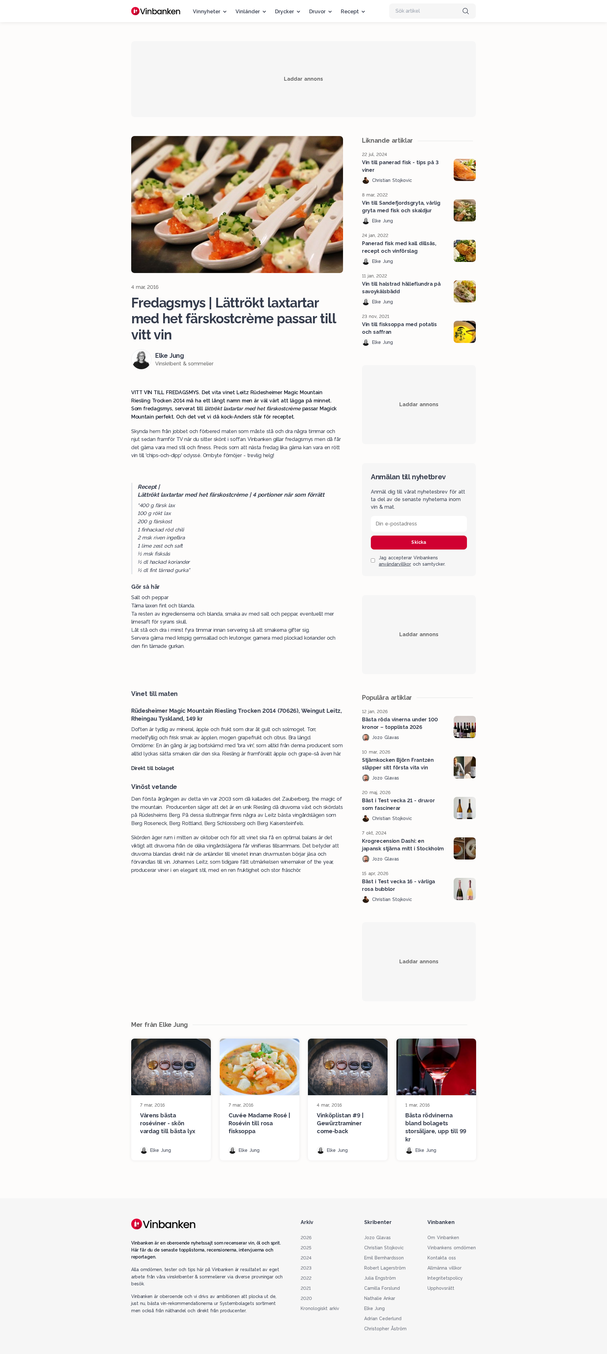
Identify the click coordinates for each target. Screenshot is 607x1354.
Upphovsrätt (440, 1288)
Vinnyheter (206, 12)
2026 (306, 1237)
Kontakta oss (441, 1257)
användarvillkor (395, 564)
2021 (306, 1288)
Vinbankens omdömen (451, 1247)
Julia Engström (380, 1278)
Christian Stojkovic (384, 1247)
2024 (306, 1257)
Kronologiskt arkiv (320, 1308)
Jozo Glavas (377, 1237)
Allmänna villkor (444, 1267)
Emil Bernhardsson (384, 1257)
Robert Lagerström (385, 1267)
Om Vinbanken (443, 1237)
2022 (306, 1278)
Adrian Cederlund (383, 1318)
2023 (306, 1267)
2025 (306, 1247)
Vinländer (248, 12)
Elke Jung (374, 1308)
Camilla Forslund (382, 1288)
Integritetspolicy (445, 1278)
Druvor (317, 12)
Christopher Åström (385, 1328)
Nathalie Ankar (379, 1298)
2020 (306, 1298)
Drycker (284, 12)
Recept (350, 12)
